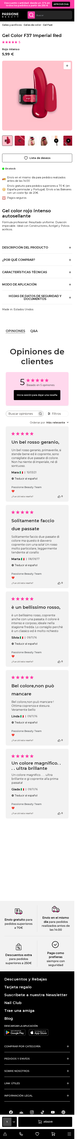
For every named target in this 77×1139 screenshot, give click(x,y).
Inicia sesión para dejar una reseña (37, 395)
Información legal (18, 1095)
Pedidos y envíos (17, 1058)
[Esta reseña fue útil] (59, 496)
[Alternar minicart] (53, 1134)
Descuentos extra (18, 955)
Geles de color (32, 25)
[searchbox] (21, 414)
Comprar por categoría (22, 1046)
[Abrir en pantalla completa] (67, 65)
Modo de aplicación (19, 284)
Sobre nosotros (16, 1071)
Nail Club (12, 1003)
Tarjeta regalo (18, 987)
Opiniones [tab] (15, 331)
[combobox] (49, 15)
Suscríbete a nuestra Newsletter (35, 995)
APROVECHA (61, 4)
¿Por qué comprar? (18, 260)
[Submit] (31, 15)
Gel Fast (47, 25)
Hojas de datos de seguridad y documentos (35, 297)
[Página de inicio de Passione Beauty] (10, 14)
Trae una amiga (19, 1010)
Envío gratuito (15, 919)
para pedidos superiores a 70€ (18, 923)
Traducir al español (26, 478)
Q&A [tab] (34, 331)
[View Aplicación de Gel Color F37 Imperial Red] (56, 141)
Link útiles (12, 1083)
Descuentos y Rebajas (25, 979)
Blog (8, 1018)
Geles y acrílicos (12, 25)
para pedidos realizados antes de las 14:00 (56, 926)
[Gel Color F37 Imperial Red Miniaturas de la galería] (37, 141)
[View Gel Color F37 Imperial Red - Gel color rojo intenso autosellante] (7, 141)
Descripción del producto (25, 247)
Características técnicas (24, 272)
